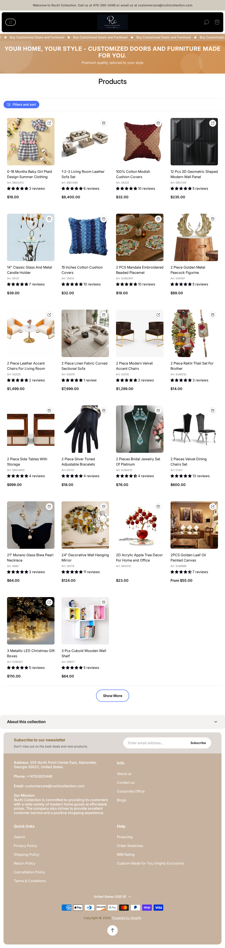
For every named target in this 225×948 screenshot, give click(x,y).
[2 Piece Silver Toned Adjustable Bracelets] (85, 429)
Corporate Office (131, 791)
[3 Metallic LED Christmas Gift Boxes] (30, 621)
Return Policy (24, 863)
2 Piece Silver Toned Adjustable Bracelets (78, 461)
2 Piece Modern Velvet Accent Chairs (134, 366)
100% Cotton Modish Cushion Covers (133, 174)
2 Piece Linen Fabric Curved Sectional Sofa (84, 366)
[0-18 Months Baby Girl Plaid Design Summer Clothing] (30, 141)
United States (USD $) (110, 896)
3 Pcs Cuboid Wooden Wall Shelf (84, 653)
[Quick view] (49, 123)
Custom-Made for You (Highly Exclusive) (150, 863)
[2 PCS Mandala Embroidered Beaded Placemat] (139, 237)
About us (124, 773)
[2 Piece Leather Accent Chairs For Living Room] (30, 333)
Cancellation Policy (29, 872)
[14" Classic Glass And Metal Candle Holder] (30, 237)
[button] (112, 722)
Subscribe (198, 743)
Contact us (125, 782)
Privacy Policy (25, 845)
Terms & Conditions (30, 881)
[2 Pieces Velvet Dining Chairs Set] (194, 429)
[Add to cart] (103, 123)
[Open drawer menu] (10, 22)
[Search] (206, 22)
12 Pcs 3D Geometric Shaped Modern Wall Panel (194, 174)
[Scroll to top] (112, 930)
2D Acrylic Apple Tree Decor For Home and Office (139, 557)
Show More (112, 695)
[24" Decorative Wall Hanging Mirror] (85, 525)
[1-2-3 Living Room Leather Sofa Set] (85, 141)
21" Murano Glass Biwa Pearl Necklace (30, 557)
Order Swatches (130, 845)
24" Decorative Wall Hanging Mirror (85, 557)
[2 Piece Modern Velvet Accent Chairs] (139, 333)
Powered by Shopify (127, 918)
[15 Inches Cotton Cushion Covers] (85, 237)
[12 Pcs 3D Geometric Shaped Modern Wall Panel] (194, 141)
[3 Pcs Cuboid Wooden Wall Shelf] (85, 621)
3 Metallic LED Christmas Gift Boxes (30, 653)
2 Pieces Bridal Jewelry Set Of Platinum (138, 461)
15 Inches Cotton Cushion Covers (82, 270)
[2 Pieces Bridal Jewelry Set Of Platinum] (139, 429)
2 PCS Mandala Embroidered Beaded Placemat (139, 270)
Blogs (121, 800)
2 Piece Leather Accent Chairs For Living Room (26, 366)
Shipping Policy (26, 854)
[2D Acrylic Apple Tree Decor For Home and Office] (139, 525)
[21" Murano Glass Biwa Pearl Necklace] (30, 525)
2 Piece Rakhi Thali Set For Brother (192, 366)
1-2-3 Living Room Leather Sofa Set (83, 174)
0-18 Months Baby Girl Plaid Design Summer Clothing (29, 174)
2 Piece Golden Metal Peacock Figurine (188, 270)
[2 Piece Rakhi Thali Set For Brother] (194, 333)
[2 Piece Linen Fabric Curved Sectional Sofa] (85, 333)
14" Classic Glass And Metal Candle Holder (29, 270)
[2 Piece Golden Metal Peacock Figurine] (194, 237)
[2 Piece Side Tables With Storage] (30, 429)
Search (19, 837)
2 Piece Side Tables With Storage (27, 461)
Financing (125, 837)
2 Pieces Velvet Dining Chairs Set (189, 461)
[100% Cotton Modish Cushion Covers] (139, 141)
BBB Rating (126, 854)
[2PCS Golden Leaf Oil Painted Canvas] (194, 525)
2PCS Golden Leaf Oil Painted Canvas (188, 557)
